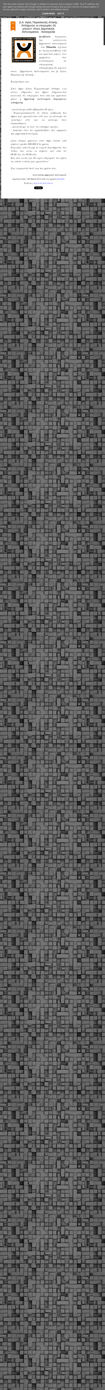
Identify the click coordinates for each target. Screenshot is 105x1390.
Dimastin (61, 179)
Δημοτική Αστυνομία (43, 183)
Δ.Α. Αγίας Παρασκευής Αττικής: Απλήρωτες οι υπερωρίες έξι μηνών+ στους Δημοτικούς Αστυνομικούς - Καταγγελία (38, 27)
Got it (61, 13)
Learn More (48, 13)
